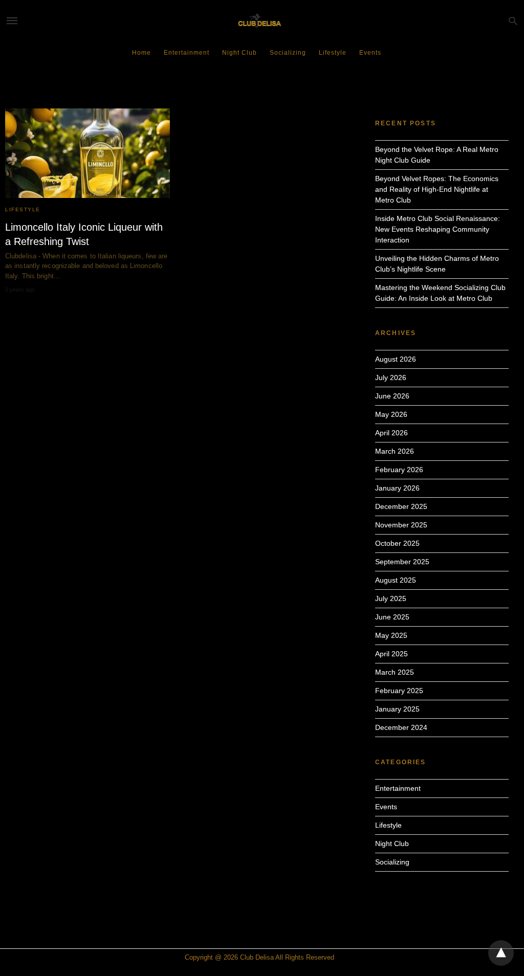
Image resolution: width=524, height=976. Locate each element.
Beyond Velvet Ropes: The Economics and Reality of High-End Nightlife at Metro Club (436, 189)
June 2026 (392, 396)
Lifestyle (332, 52)
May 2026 (391, 414)
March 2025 (394, 672)
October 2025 (397, 543)
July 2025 (390, 598)
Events (370, 52)
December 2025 (401, 506)
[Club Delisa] (261, 20)
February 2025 (399, 690)
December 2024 (401, 727)
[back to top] (501, 953)
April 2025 (391, 654)
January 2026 (397, 488)
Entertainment (186, 52)
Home (141, 52)
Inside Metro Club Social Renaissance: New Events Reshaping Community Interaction (437, 229)
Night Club (239, 52)
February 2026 (399, 469)
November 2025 (401, 525)
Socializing (288, 52)
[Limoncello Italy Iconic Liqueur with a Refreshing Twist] (87, 153)
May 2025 (391, 635)
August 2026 (395, 359)
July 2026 (390, 377)
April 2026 (391, 433)
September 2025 (402, 562)
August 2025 (395, 580)
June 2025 (392, 617)
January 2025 (397, 709)
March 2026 (394, 451)
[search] (513, 21)
